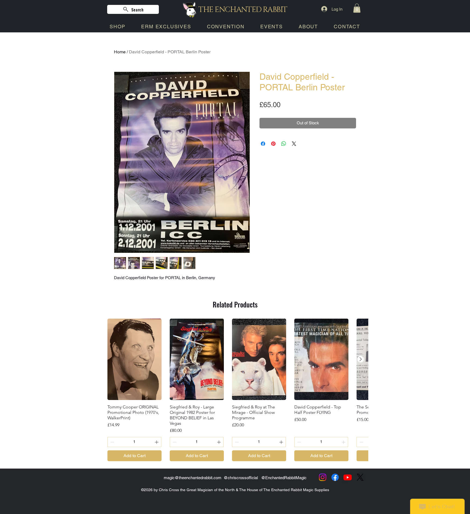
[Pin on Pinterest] (273, 143)
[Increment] (157, 442)
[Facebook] (335, 477)
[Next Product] (360, 359)
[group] (235, 389)
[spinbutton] (134, 442)
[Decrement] (111, 442)
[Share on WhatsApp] (283, 143)
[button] (357, 8)
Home (120, 51)
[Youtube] (347, 477)
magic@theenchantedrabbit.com (192, 477)
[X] (360, 477)
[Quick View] (134, 359)
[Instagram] (322, 477)
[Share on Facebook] (263, 143)
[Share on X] (294, 143)
